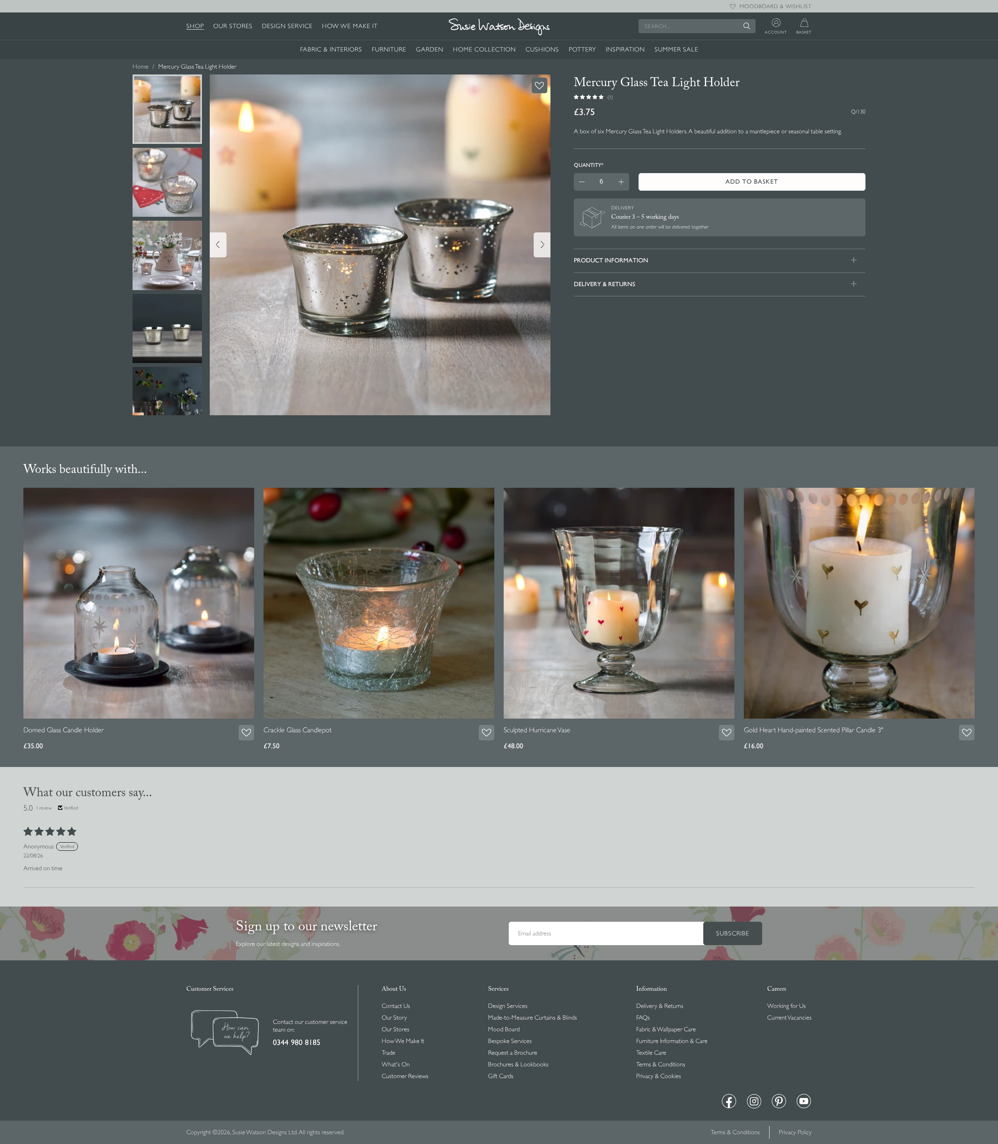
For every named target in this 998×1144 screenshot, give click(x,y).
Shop (195, 26)
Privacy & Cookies (658, 1076)
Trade (388, 1052)
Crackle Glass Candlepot (297, 730)
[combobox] (697, 26)
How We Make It (350, 26)
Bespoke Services (510, 1041)
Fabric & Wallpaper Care (666, 1029)
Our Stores (233, 26)
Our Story (394, 1017)
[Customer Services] (225, 1033)
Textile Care (651, 1052)
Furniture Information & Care (672, 1041)
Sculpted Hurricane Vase (537, 730)
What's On (396, 1064)
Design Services (507, 1005)
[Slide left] (218, 244)
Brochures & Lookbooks (518, 1064)
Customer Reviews (405, 1076)
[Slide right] (542, 244)
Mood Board (504, 1029)
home (141, 66)
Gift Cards (500, 1076)
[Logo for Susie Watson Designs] (499, 26)
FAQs (643, 1017)
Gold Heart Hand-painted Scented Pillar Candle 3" (813, 730)
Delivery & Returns (659, 1005)
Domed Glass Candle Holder (63, 730)
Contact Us (396, 1005)
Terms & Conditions (660, 1064)
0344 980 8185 (296, 1042)
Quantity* (588, 165)
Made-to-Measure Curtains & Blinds (532, 1017)
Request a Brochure (512, 1052)
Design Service (287, 26)
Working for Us (786, 1005)
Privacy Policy (795, 1132)
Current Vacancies (789, 1017)
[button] (589, 96)
